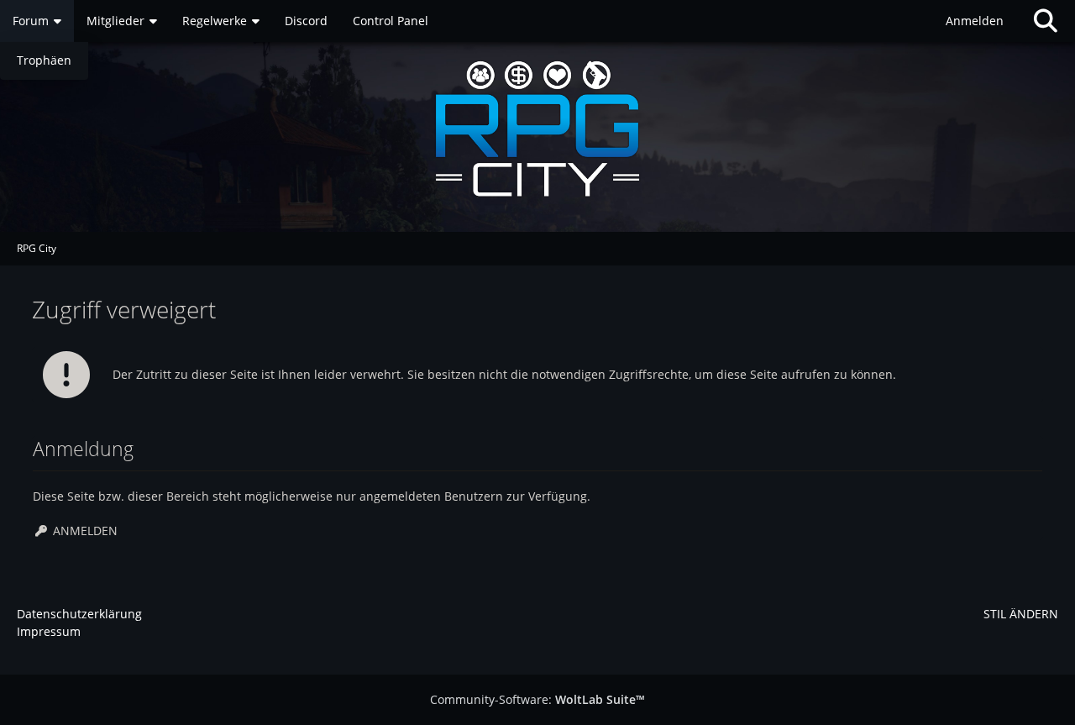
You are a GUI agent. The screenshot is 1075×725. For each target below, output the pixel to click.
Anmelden (975, 21)
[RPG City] (537, 128)
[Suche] (1045, 21)
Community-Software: (537, 699)
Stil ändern (1020, 614)
